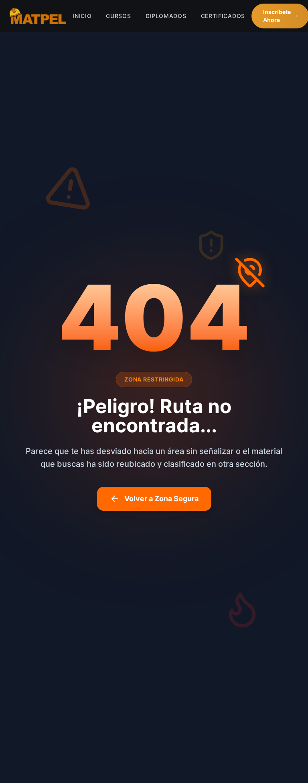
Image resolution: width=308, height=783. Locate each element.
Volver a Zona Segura (161, 498)
